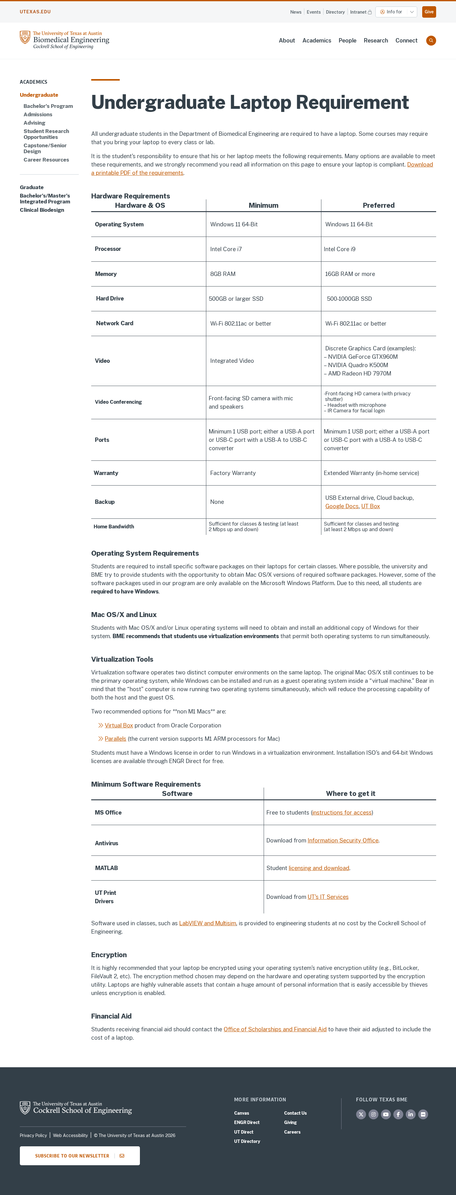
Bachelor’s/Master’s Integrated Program (45, 198)
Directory (335, 12)
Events (314, 12)
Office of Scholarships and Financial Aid (275, 1029)
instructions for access (342, 812)
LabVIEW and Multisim (207, 923)
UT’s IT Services (328, 897)
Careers (292, 1132)
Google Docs (342, 506)
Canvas (241, 1113)
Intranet (358, 12)
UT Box (370, 506)
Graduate (32, 187)
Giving (290, 1122)
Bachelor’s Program (48, 106)
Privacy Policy (33, 1135)
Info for (394, 11)
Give (429, 11)
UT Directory (247, 1141)
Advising (34, 123)
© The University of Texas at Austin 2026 (134, 1135)
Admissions (38, 114)
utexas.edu (35, 11)
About (287, 40)
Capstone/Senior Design (45, 148)
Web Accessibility (70, 1135)
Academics (316, 40)
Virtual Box (119, 725)
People (347, 40)
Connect (407, 40)
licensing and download (319, 868)
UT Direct (243, 1132)
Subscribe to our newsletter (72, 1155)
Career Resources (46, 160)
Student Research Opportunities (46, 134)
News (296, 12)
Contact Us (295, 1113)
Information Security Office (343, 840)
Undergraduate (39, 95)
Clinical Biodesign (42, 210)
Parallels (115, 738)
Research (376, 40)
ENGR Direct (247, 1122)
